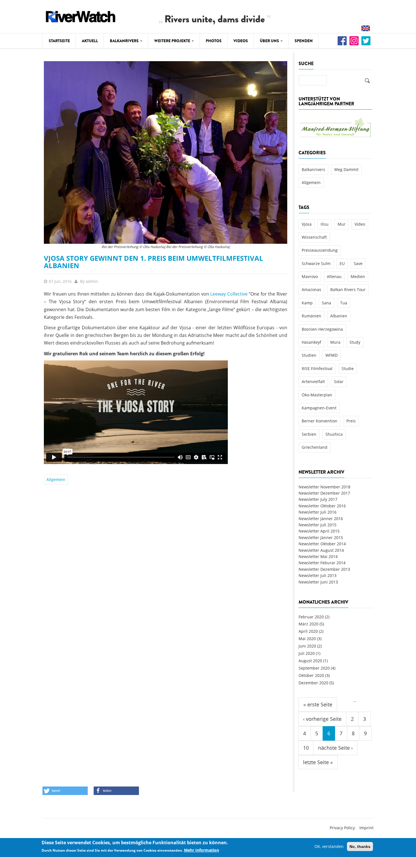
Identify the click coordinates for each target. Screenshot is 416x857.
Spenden (304, 41)
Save (358, 263)
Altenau (334, 276)
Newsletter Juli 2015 (317, 524)
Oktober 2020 (311, 675)
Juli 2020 (307, 653)
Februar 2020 (311, 616)
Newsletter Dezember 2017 (324, 493)
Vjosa (307, 224)
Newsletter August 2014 (321, 550)
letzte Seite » (318, 762)
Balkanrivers (125, 41)
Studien (309, 355)
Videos (240, 41)
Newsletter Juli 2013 (317, 575)
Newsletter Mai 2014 (318, 556)
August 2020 (310, 660)
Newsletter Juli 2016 (317, 512)
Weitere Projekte (172, 41)
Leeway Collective (229, 294)
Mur (342, 224)
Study (354, 342)
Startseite (59, 41)
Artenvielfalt (313, 381)
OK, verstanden (329, 846)
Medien (358, 276)
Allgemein (55, 479)
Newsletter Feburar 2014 (322, 562)
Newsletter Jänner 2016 (321, 518)
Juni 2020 (307, 646)
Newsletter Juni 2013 (318, 582)
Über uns (270, 41)
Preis (351, 421)
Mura (335, 342)
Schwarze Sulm (316, 263)
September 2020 (314, 668)
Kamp (307, 302)
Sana (326, 302)
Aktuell (90, 41)
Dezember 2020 (313, 682)
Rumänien (311, 316)
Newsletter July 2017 (318, 499)
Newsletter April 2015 (319, 531)
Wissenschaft (314, 237)
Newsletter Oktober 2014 (322, 543)
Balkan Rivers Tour (348, 289)
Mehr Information (201, 850)
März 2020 (308, 624)
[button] (65, 791)
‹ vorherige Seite (322, 718)
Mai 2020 (307, 638)
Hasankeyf (311, 342)
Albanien (338, 316)
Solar (339, 381)
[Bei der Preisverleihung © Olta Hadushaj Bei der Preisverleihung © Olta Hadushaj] (165, 152)
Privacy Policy (342, 827)
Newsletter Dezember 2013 (324, 569)
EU (342, 263)
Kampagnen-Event (319, 408)
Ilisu (325, 224)
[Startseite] (80, 16)
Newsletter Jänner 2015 (321, 537)
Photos (214, 41)
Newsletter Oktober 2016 (322, 505)
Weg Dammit (346, 169)
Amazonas (311, 289)
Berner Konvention (319, 421)
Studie (348, 368)
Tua (343, 302)
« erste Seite (317, 704)
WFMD (331, 355)
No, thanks (359, 846)
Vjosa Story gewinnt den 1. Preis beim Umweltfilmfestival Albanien (153, 261)
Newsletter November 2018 (324, 487)
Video (360, 224)
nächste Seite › (335, 747)
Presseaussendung (320, 250)
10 (306, 747)
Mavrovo (310, 276)
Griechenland (314, 447)
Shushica (334, 434)
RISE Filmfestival (317, 368)
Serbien (309, 434)
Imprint (366, 827)
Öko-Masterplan (317, 394)
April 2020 (308, 631)
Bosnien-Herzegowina (322, 329)
